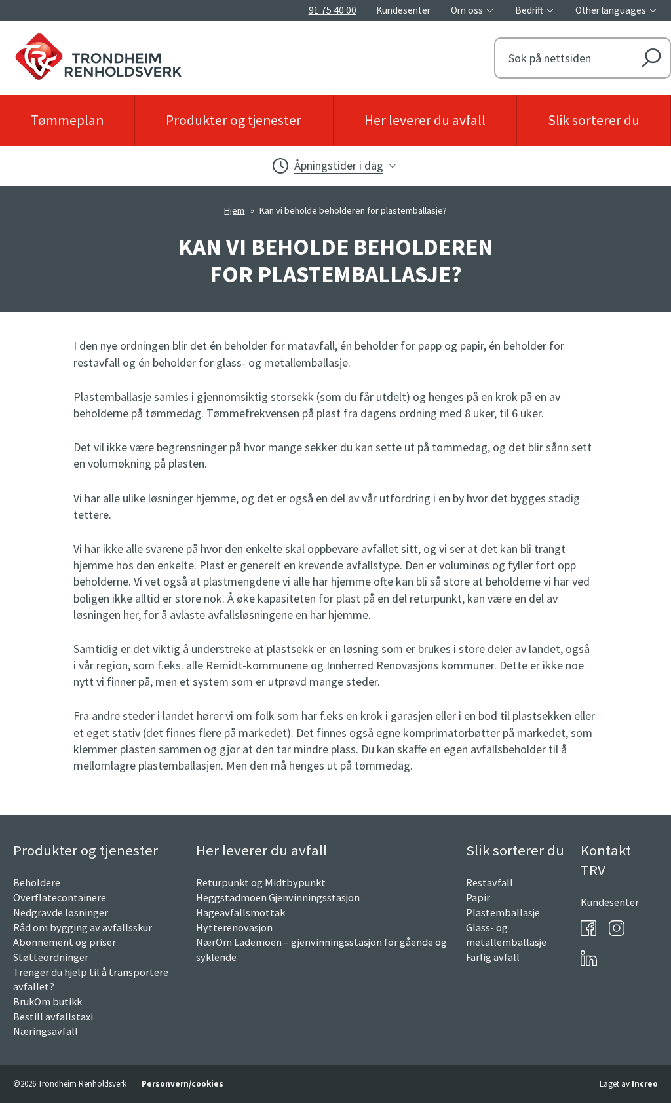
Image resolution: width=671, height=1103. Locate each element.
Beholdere (36, 882)
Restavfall (489, 882)
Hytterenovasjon (234, 927)
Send (651, 58)
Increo (645, 1083)
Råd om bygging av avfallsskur (82, 927)
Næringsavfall (45, 1031)
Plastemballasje (503, 912)
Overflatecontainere (59, 897)
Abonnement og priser (64, 941)
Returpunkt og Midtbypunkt (261, 882)
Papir (478, 897)
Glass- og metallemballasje (506, 935)
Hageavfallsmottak (240, 912)
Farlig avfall (493, 956)
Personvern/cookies (182, 1083)
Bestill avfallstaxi (53, 1016)
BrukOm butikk (47, 1001)
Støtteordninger (50, 956)
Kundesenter (610, 901)
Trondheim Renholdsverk (171, 53)
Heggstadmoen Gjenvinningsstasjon (278, 897)
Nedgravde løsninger (60, 912)
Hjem (234, 210)
